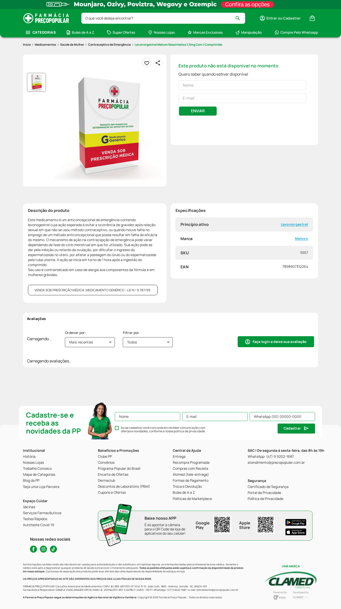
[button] (280, 18)
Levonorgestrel (294, 224)
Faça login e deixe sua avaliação (280, 341)
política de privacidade (189, 431)
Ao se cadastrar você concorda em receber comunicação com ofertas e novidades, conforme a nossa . (163, 429)
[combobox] (163, 18)
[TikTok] (53, 549)
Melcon (301, 238)
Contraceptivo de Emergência (109, 44)
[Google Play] (295, 522)
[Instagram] (43, 549)
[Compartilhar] (158, 62)
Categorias (44, 32)
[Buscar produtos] (240, 18)
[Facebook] (33, 549)
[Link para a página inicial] (27, 44)
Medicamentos (45, 44)
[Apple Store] (295, 531)
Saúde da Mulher (72, 44)
